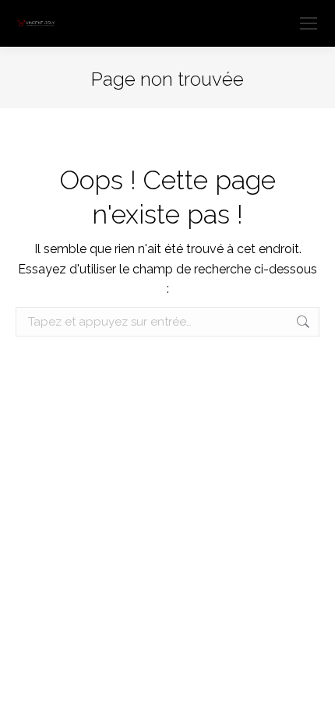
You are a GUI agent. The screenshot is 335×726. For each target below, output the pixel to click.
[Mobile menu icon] (308, 23)
